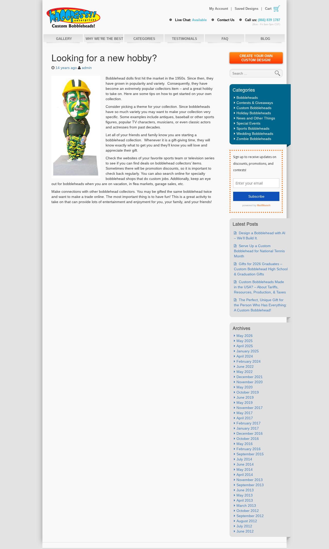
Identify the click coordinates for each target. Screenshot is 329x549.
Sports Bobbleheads (252, 128)
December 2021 (249, 377)
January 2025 (247, 351)
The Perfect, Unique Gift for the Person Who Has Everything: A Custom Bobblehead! (260, 305)
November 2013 (249, 480)
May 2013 (244, 495)
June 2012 (245, 531)
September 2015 (250, 454)
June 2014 (245, 464)
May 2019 (244, 402)
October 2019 (247, 392)
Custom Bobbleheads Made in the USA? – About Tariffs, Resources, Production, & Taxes (260, 287)
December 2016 (249, 433)
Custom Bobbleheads (253, 108)
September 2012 (250, 516)
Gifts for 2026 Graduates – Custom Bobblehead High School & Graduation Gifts (261, 269)
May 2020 (244, 387)
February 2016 (248, 449)
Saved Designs (246, 9)
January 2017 (247, 428)
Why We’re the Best (104, 39)
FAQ (225, 39)
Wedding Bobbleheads (254, 134)
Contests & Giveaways (254, 103)
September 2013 (250, 485)
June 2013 (245, 490)
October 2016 (247, 439)
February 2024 (248, 361)
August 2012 (246, 521)
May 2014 (244, 469)
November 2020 (249, 382)
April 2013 (244, 500)
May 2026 (244, 336)
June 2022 (245, 366)
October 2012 (247, 511)
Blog (265, 39)
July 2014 (244, 459)
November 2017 (249, 408)
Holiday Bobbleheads (253, 113)
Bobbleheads (247, 97)
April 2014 (244, 475)
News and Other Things (255, 118)
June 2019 (245, 397)
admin (87, 68)
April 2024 (244, 356)
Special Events (248, 123)
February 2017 (248, 423)
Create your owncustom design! (256, 58)
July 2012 (244, 526)
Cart (268, 9)
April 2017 (244, 418)
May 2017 (244, 413)
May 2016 (244, 444)
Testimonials (184, 39)
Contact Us (225, 20)
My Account (218, 9)
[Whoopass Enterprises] (73, 17)
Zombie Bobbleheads (253, 139)
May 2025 (244, 341)
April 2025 (244, 346)
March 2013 (246, 505)
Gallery (63, 39)
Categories (144, 39)
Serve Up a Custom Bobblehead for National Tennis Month (259, 251)
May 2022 (244, 372)
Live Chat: (191, 20)
